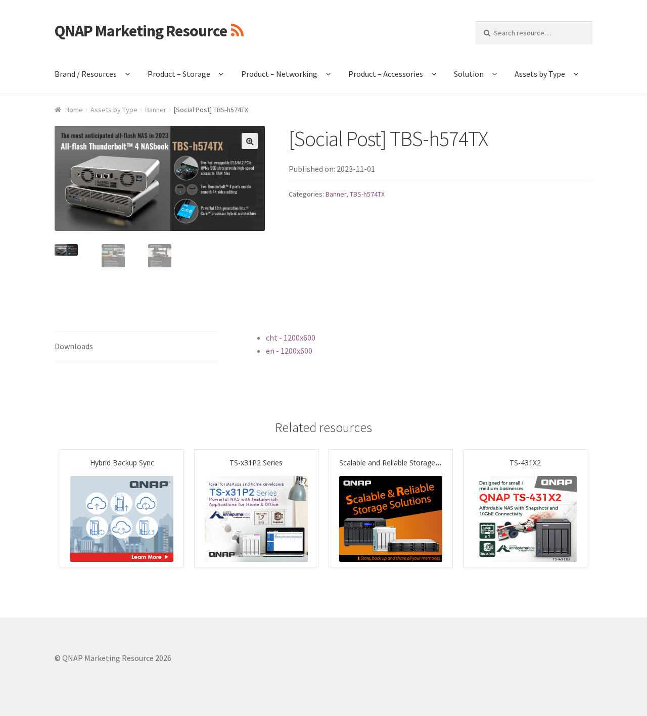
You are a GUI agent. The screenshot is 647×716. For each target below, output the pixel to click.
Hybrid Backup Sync (122, 462)
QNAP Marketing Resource (141, 31)
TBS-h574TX (367, 194)
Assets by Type (540, 74)
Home (74, 109)
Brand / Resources (86, 74)
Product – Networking (279, 74)
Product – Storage (179, 74)
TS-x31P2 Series (256, 462)
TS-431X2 (525, 462)
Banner (155, 109)
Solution (469, 74)
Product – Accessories (385, 74)
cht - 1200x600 (290, 337)
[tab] (136, 347)
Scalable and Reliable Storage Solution (401, 462)
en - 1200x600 (289, 351)
